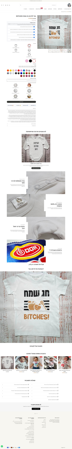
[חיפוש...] (20, 5)
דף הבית (68, 11)
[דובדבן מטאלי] (32, 73)
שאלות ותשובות (44, 422)
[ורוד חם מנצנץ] (27, 76)
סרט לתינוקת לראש (31, 442)
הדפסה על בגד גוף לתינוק (31, 420)
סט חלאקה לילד (32, 421)
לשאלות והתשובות (36, 408)
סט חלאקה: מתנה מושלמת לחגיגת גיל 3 (29, 429)
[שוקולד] (35, 73)
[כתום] (8, 70)
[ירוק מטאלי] (24, 73)
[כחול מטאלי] (21, 73)
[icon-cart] (6, 5)
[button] (21, 102)
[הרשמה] (14, 420)
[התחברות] (7, 5)
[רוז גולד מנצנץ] (29, 76)
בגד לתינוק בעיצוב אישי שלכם (7, 370)
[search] (9, 5)
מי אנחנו (45, 419)
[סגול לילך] (16, 70)
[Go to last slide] (70, 32)
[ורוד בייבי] (21, 70)
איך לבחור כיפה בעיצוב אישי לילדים (29, 435)
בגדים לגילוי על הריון (31, 426)
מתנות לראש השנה (31, 441)
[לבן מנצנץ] (13, 73)
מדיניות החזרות (44, 427)
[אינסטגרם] (2, 5)
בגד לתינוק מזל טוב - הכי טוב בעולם (21, 370)
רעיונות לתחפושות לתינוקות (30, 427)
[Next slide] (39, 32)
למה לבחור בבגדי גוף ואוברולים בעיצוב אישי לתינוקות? (30, 434)
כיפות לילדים (32, 425)
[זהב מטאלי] (29, 73)
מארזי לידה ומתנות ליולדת (30, 432)
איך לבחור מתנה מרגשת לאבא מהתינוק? (30, 437)
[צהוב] (11, 70)
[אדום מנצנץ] (21, 76)
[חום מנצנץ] (24, 76)
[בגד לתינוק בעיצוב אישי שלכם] (7, 362)
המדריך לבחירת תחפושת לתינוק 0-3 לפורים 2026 (29, 423)
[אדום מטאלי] (27, 73)
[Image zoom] (54, 32)
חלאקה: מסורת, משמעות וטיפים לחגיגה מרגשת (30, 439)
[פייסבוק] (3, 5)
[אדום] (19, 70)
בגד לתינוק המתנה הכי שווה (50, 370)
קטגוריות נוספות (44, 424)
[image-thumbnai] (69, 51)
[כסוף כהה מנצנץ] (8, 73)
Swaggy (62, 447)
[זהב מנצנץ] (35, 76)
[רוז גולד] (27, 70)
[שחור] (35, 70)
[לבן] (32, 70)
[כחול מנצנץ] (32, 76)
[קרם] (13, 70)
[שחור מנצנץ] (16, 73)
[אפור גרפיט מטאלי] (19, 73)
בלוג (45, 423)
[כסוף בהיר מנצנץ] (11, 73)
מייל (21, 420)
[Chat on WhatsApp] (2, 446)
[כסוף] (29, 70)
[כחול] (24, 70)
